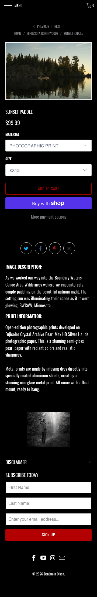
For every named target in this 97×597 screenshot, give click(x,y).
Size (8, 158)
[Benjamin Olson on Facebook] (34, 558)
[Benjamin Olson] (48, 5)
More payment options (48, 216)
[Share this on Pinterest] (55, 248)
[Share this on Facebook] (41, 248)
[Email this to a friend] (69, 248)
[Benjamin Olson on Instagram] (53, 558)
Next (57, 26)
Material (12, 134)
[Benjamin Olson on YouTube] (44, 558)
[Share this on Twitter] (26, 248)
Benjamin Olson (54, 574)
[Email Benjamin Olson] (62, 558)
